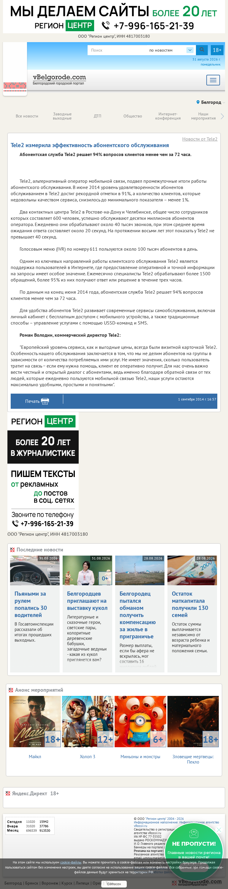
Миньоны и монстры (142, 746)
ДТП (97, 116)
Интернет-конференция (168, 116)
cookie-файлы (70, 862)
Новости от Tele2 (200, 139)
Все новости (27, 116)
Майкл (45, 746)
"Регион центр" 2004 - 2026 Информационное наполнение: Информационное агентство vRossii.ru (176, 822)
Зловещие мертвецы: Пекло (195, 749)
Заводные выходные (62, 116)
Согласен (114, 884)
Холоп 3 (96, 746)
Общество (133, 116)
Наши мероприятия (203, 116)
